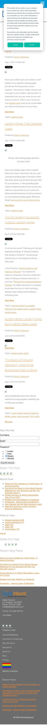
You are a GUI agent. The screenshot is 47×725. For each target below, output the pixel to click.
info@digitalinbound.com (12, 607)
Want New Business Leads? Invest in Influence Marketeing (20, 507)
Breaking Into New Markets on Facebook (22, 500)
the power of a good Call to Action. (25, 200)
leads (26, 353)
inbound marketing (31, 413)
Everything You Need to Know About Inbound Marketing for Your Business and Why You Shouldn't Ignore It (23, 490)
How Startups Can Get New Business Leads (23, 504)
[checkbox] (20, 455)
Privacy (5, 660)
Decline (32, 45)
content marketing (14, 522)
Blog (4, 656)
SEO (32, 416)
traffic (37, 416)
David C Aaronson (21, 57)
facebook (4, 2)
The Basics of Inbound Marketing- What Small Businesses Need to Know (21, 365)
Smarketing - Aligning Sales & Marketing (22, 502)
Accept (15, 45)
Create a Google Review (12, 611)
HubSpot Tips (10, 309)
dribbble (8, 2)
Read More (9, 112)
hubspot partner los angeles (23, 306)
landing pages (15, 103)
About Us (6, 651)
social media (16, 413)
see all (3, 533)
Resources (7, 647)
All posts (8, 422)
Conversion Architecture (12, 639)
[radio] (23, 451)
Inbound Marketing (10, 635)
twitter (12, 2)
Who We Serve (8, 643)
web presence (23, 416)
